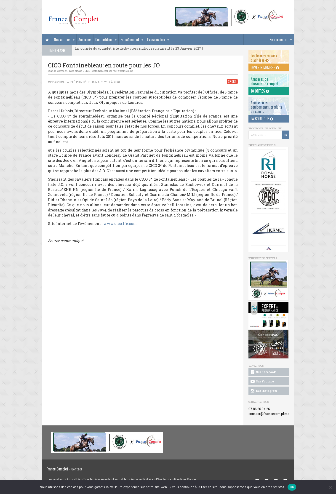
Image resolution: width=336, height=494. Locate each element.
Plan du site (163, 479)
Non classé (75, 70)
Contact (76, 469)
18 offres (258, 91)
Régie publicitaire (142, 479)
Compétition (103, 39)
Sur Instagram (266, 391)
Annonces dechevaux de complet (264, 81)
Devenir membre (263, 67)
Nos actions (62, 39)
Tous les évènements (96, 479)
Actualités (73, 479)
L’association (156, 39)
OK (292, 487)
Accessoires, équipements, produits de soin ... (266, 107)
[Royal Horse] (268, 164)
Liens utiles (120, 479)
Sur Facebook (265, 372)
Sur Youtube (264, 381)
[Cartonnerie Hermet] (268, 228)
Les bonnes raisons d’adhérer (264, 58)
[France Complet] (73, 17)
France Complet (57, 70)
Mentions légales (185, 479)
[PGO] (268, 344)
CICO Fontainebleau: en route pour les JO (109, 70)
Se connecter (278, 39)
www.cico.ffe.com (120, 223)
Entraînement (129, 39)
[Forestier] (229, 9)
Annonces (84, 39)
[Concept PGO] (268, 196)
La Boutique (260, 118)
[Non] (330, 487)
